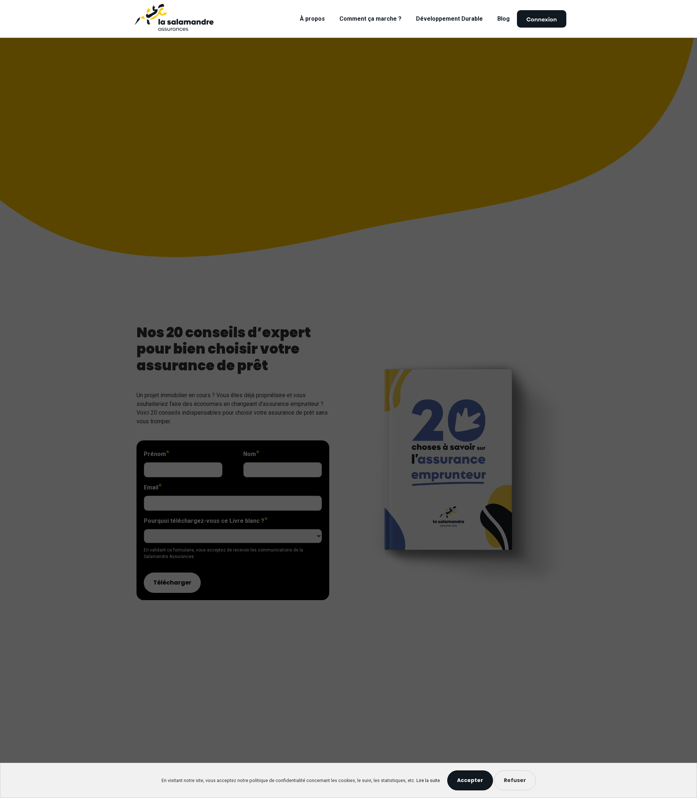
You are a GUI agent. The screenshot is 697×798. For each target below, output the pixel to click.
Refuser (515, 780)
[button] (541, 19)
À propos (312, 18)
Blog (503, 18)
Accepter (470, 780)
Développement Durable (449, 18)
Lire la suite (428, 780)
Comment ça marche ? (370, 18)
